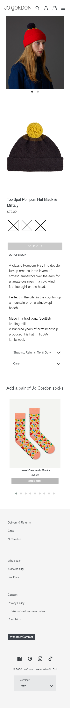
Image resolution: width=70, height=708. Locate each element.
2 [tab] (38, 92)
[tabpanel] (35, 49)
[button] (16, 493)
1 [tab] (32, 92)
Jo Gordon (28, 669)
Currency (25, 680)
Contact (12, 594)
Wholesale (14, 560)
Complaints (15, 619)
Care (11, 531)
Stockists (13, 577)
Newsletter (14, 539)
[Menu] (63, 8)
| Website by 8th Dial (46, 669)
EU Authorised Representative (26, 611)
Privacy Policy (16, 603)
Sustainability (16, 569)
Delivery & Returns (19, 522)
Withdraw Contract (21, 637)
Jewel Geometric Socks (35, 470)
